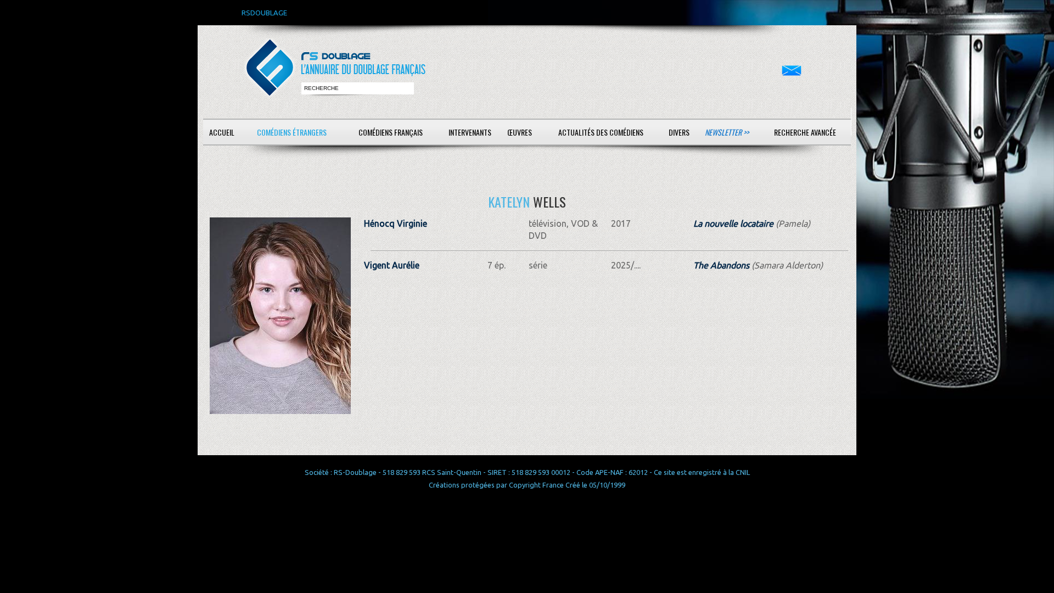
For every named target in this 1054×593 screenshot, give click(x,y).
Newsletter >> (727, 132)
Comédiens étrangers (292, 132)
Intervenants (469, 132)
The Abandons (721, 265)
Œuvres (519, 132)
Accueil (221, 132)
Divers (679, 132)
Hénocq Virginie (395, 223)
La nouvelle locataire (733, 223)
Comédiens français (390, 132)
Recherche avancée (805, 132)
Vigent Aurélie (391, 265)
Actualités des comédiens (600, 132)
